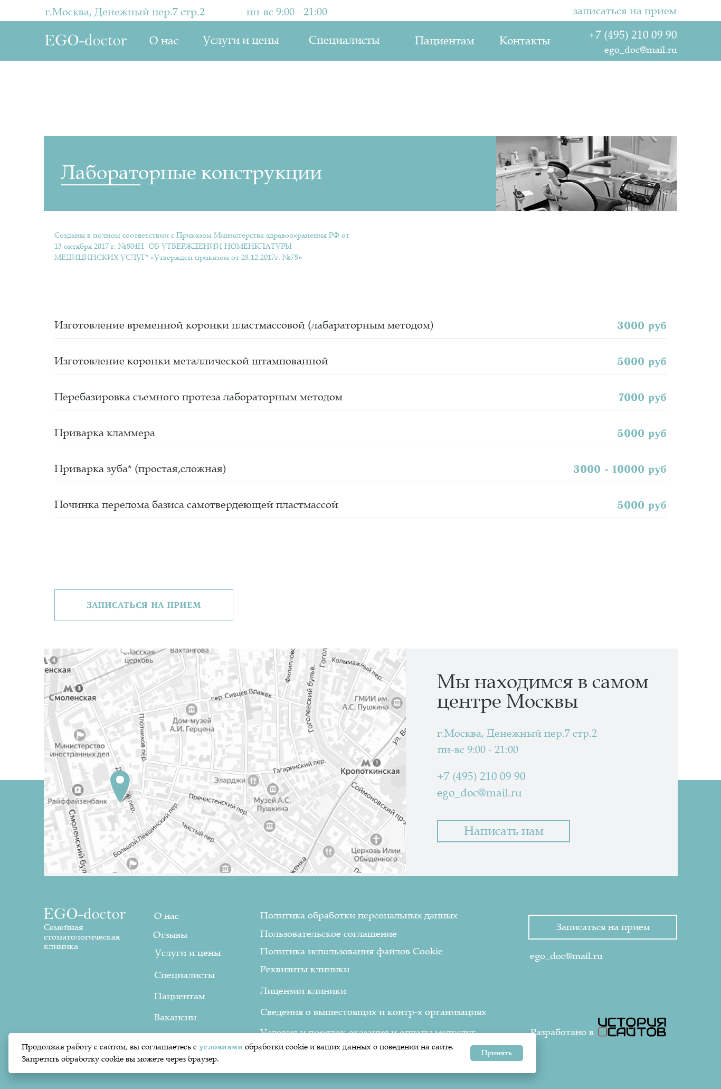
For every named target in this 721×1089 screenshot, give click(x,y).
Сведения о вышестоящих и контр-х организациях (373, 1012)
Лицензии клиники (303, 991)
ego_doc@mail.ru (640, 49)
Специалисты (344, 40)
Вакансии (175, 1017)
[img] (632, 1027)
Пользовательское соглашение (328, 934)
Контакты (524, 41)
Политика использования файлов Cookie (351, 951)
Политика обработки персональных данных (359, 915)
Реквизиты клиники (304, 969)
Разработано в (562, 1032)
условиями (221, 1047)
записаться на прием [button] (625, 11)
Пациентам (445, 41)
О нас (163, 41)
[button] (143, 605)
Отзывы (170, 935)
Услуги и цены (241, 40)
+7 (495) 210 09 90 (633, 35)
